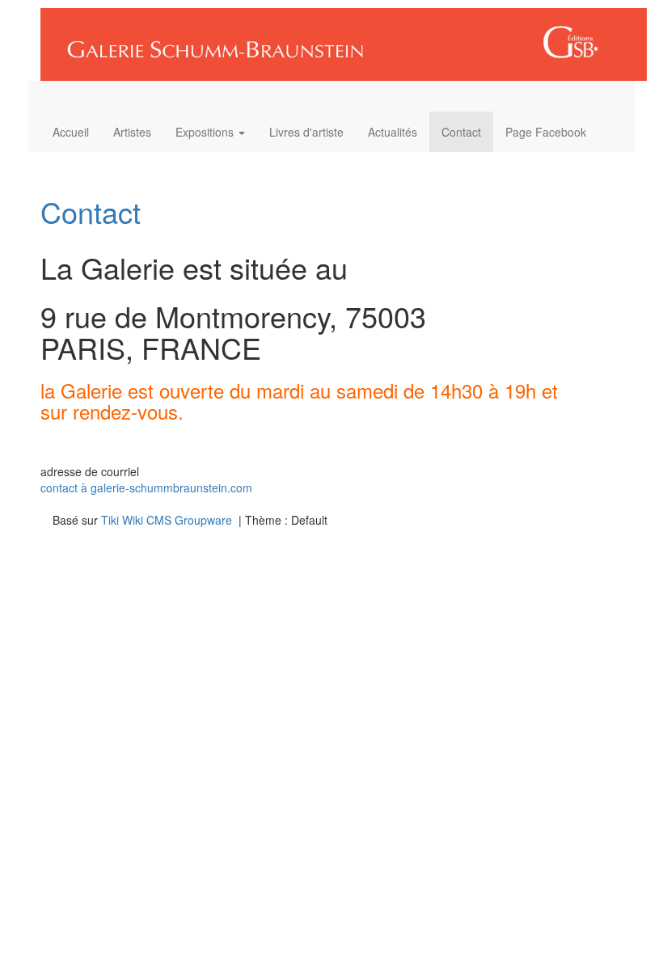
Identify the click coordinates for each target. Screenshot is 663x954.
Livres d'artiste (306, 132)
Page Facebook (545, 132)
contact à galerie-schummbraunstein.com (146, 487)
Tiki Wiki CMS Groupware (168, 520)
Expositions (206, 132)
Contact (461, 132)
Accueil (71, 132)
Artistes (132, 132)
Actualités (392, 132)
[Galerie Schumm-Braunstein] (337, 39)
